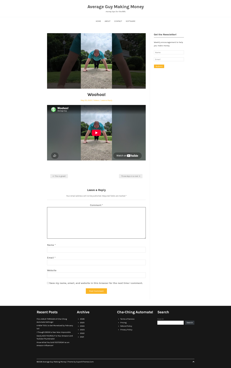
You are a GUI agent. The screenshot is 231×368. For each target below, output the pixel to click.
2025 (82, 322)
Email (51, 257)
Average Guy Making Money (115, 6)
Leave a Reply (106, 100)
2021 (82, 337)
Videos (96, 100)
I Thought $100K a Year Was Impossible (54, 332)
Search (160, 319)
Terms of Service (127, 319)
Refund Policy (126, 326)
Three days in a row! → (130, 176)
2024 (82, 326)
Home (98, 21)
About (107, 21)
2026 (82, 319)
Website (51, 270)
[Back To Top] (193, 361)
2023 (82, 330)
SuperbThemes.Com (85, 362)
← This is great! (59, 176)
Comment (96, 205)
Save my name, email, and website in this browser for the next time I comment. (96, 283)
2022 (82, 333)
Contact (118, 21)
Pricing (123, 322)
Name (51, 245)
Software (130, 21)
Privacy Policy (126, 330)
